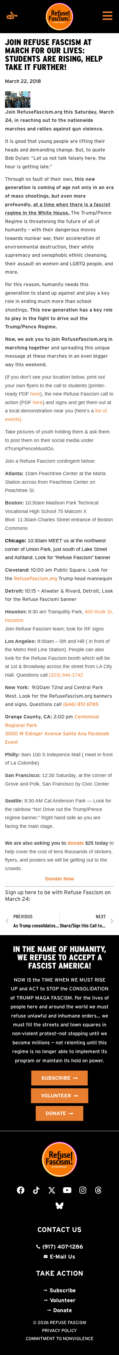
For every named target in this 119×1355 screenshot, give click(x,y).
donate (76, 843)
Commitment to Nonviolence (60, 1338)
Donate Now (59, 878)
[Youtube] (67, 1190)
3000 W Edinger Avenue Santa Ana (46, 733)
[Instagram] (82, 1190)
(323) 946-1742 (66, 675)
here (35, 394)
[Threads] (98, 1190)
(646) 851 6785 (81, 704)
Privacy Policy (59, 1330)
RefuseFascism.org (35, 578)
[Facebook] (21, 1190)
